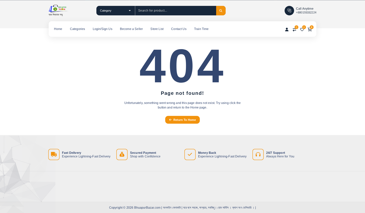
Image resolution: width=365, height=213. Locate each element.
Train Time (201, 29)
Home (58, 29)
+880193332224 (306, 12)
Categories (77, 29)
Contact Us (178, 29)
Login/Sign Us (102, 29)
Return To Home (184, 119)
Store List (156, 29)
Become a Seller (131, 29)
